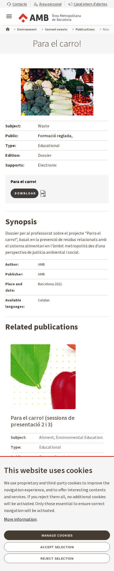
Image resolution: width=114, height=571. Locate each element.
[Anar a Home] (7, 28)
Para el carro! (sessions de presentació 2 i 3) (42, 421)
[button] (17, 4)
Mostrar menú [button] (9, 12)
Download (25, 193)
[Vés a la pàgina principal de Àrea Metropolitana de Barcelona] (49, 17)
